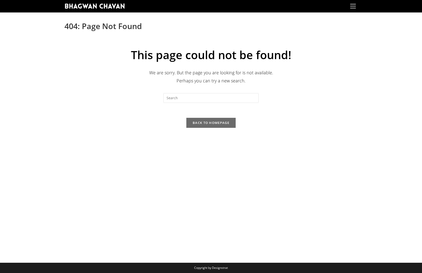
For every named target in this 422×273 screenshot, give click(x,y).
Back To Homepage (211, 122)
